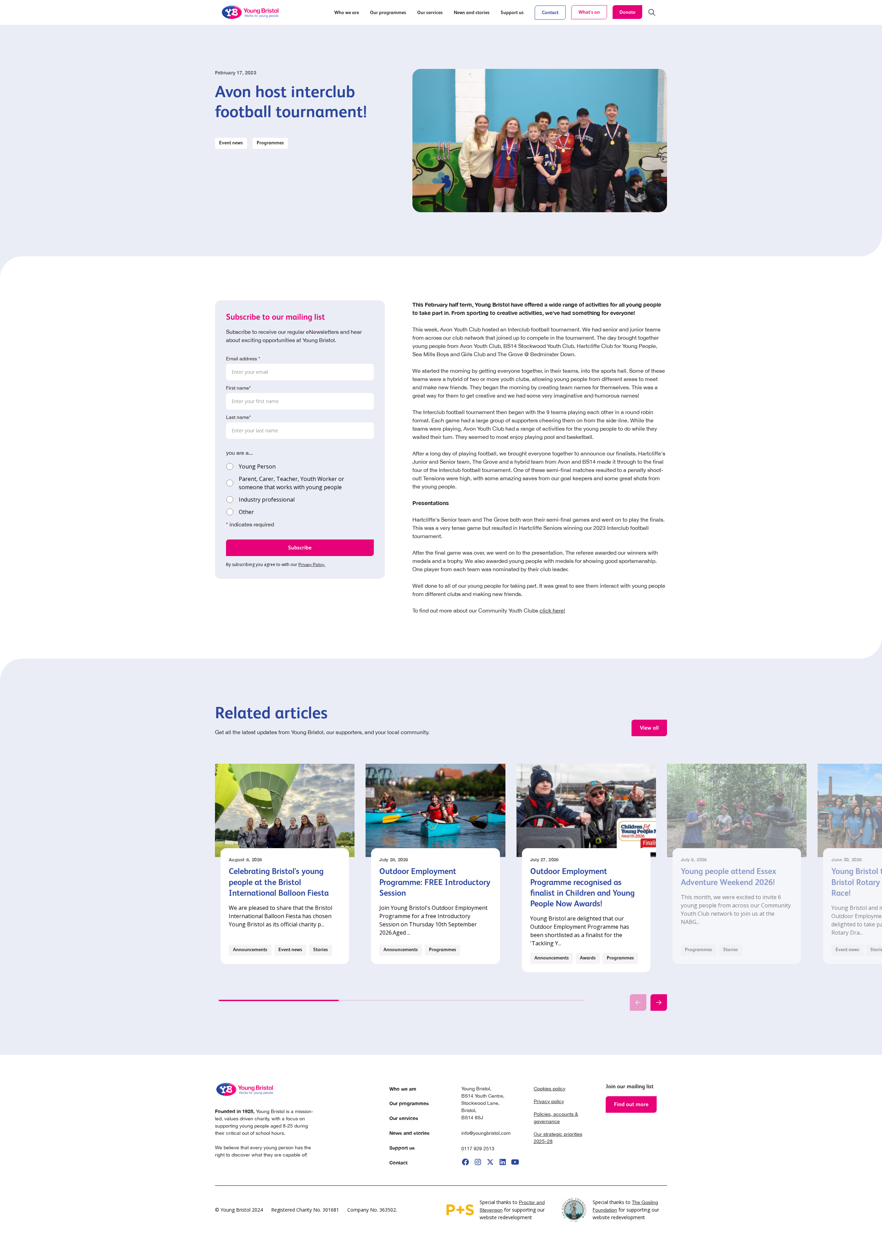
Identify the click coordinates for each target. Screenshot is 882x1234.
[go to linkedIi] (503, 1162)
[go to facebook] (465, 1162)
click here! (552, 610)
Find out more (631, 1104)
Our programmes (409, 1103)
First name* (238, 388)
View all (649, 727)
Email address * (243, 358)
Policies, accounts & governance (556, 1117)
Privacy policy (549, 1101)
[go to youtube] (515, 1162)
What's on (589, 12)
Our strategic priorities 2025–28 (558, 1137)
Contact (550, 12)
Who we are (402, 1089)
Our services (403, 1118)
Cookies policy (549, 1088)
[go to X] (490, 1162)
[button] (347, 12)
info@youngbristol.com (486, 1133)
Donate (627, 12)
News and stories (409, 1133)
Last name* (238, 417)
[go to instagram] (478, 1162)
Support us (402, 1148)
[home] (250, 12)
